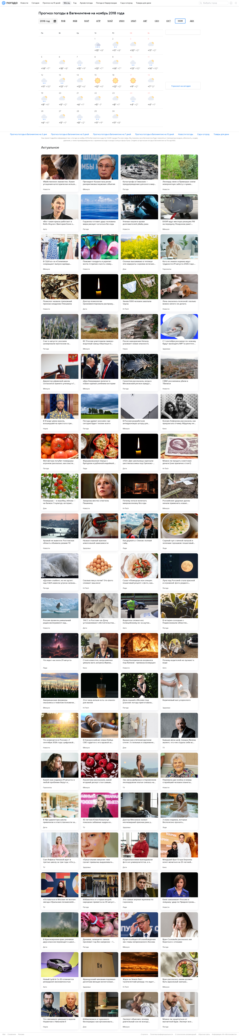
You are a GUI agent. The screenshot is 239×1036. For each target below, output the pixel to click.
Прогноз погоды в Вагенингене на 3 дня (28, 134)
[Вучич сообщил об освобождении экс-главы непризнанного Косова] (139, 931)
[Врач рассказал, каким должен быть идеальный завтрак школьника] (179, 971)
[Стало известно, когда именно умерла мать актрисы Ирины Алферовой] (99, 651)
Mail (3, 1034)
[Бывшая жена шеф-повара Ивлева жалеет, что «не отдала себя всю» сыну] (179, 731)
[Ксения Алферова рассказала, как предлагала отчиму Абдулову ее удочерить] (179, 412)
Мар (86, 21)
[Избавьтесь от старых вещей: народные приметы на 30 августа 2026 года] (99, 891)
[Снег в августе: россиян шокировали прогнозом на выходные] (59, 332)
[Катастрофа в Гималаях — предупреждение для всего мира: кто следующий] (139, 173)
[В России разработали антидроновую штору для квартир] (139, 412)
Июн (121, 21)
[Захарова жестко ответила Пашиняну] (99, 492)
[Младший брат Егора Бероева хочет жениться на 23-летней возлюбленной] (179, 851)
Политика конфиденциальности (161, 1034)
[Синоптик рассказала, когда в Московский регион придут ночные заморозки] (139, 372)
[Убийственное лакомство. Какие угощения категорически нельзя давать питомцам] (59, 173)
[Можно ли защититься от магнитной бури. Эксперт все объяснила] (179, 1010)
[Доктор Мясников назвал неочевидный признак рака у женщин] (139, 811)
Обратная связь (204, 1034)
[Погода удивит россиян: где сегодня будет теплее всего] (99, 412)
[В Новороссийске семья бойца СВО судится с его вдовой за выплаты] (99, 731)
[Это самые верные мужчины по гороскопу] (139, 891)
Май (110, 21)
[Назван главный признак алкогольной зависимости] (99, 532)
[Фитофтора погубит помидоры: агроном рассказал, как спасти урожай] (59, 452)
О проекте (144, 1034)
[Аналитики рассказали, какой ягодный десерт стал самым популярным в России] (99, 771)
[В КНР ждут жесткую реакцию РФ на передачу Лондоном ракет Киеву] (179, 213)
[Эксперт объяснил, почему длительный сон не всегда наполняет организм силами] (139, 1010)
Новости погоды (185, 134)
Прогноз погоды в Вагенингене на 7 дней (112, 134)
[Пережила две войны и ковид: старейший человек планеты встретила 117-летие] (179, 771)
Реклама (21, 1034)
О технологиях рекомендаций (185, 1034)
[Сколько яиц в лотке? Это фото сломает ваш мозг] (99, 572)
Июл (133, 21)
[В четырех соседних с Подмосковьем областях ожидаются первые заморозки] (179, 612)
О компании (12, 1034)
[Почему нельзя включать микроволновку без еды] (139, 492)
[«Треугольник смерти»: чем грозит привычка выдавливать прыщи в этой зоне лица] (99, 851)
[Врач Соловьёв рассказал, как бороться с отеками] (179, 931)
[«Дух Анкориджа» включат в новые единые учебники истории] (99, 372)
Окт (168, 21)
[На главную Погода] (11, 3)
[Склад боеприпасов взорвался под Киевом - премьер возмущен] (139, 651)
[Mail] (3, 3)
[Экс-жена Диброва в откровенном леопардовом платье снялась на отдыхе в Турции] (139, 771)
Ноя (180, 21)
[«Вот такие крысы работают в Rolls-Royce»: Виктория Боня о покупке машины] (59, 213)
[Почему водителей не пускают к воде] (179, 651)
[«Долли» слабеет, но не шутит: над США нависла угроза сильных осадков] (59, 572)
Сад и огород (203, 134)
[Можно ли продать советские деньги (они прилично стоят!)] (179, 452)
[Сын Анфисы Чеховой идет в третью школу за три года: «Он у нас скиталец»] (59, 851)
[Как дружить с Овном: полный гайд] (139, 532)
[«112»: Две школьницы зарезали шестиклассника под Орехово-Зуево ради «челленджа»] (139, 452)
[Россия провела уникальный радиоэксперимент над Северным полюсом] (59, 612)
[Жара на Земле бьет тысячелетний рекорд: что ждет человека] (139, 971)
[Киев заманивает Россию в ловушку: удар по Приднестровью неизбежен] (179, 891)
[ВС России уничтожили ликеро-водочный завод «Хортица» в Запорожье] (99, 332)
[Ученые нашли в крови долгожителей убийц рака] (139, 213)
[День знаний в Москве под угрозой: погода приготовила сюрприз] (139, 691)
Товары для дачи (221, 134)
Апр (98, 21)
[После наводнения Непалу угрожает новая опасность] (139, 332)
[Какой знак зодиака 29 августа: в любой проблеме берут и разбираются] (59, 771)
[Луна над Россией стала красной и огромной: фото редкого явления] (179, 572)
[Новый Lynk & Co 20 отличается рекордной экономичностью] (59, 971)
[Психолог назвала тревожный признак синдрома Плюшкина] (59, 293)
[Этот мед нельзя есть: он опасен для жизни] (99, 691)
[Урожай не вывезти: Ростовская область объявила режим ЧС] (59, 532)
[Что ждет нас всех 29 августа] (59, 651)
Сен (157, 21)
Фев (75, 21)
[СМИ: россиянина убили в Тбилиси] (179, 372)
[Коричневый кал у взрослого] (179, 691)
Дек (192, 21)
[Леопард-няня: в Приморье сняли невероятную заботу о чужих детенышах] (179, 173)
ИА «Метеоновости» (229, 1034)
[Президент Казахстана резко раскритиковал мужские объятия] (99, 173)
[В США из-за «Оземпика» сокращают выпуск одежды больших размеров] (59, 253)
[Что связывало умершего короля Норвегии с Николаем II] (59, 1010)
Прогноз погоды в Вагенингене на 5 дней (70, 134)
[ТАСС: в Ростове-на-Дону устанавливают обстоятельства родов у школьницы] (99, 612)
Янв (63, 21)
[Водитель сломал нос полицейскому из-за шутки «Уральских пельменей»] (139, 612)
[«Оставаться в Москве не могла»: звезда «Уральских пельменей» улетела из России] (59, 891)
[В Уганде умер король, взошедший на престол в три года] (59, 412)
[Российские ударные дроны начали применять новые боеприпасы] (179, 492)
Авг (145, 21)
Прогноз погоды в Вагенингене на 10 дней (154, 134)
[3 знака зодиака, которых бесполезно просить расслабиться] (179, 811)
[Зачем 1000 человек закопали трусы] (139, 293)
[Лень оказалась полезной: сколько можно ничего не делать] (179, 293)
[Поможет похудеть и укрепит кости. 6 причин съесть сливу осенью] (99, 253)
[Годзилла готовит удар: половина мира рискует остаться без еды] (99, 213)
